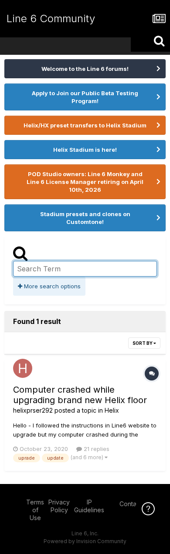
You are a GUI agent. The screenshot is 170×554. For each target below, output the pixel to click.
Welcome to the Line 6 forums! (85, 68)
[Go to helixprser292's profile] (22, 368)
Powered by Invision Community (85, 541)
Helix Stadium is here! (85, 149)
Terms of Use (35, 509)
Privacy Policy (59, 506)
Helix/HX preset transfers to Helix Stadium (85, 125)
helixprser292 (33, 410)
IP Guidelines (89, 506)
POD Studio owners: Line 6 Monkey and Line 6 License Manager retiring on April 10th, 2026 (85, 181)
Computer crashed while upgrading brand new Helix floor (80, 394)
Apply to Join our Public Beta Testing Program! (85, 97)
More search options (51, 286)
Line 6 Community (51, 18)
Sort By (143, 343)
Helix (112, 410)
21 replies (95, 448)
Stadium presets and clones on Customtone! (85, 217)
